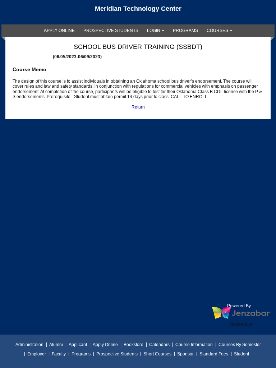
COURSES (217, 30)
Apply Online (105, 344)
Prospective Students (117, 353)
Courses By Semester (239, 344)
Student (241, 353)
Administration (29, 344)
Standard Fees (213, 353)
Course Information (194, 344)
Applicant (78, 344)
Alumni (56, 344)
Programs (81, 353)
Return (138, 107)
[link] (59, 30)
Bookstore (133, 344)
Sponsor (185, 353)
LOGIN (153, 30)
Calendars (159, 344)
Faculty (59, 353)
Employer (36, 353)
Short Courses (157, 353)
